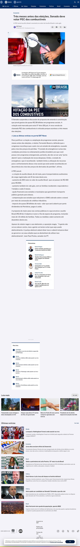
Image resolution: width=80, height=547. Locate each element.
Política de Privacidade (56, 542)
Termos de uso (39, 533)
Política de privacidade (39, 527)
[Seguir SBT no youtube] (73, 531)
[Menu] (78, 2)
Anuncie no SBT (39, 522)
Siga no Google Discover (58, 75)
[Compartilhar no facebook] (56, 27)
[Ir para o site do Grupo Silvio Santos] (9, 531)
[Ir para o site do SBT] (21, 531)
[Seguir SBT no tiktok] (78, 531)
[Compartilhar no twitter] (60, 27)
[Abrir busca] (74, 2)
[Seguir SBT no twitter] (68, 531)
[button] (10, 409)
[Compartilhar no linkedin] (65, 27)
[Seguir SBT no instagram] (58, 531)
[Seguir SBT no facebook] (63, 531)
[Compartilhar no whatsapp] (52, 27)
